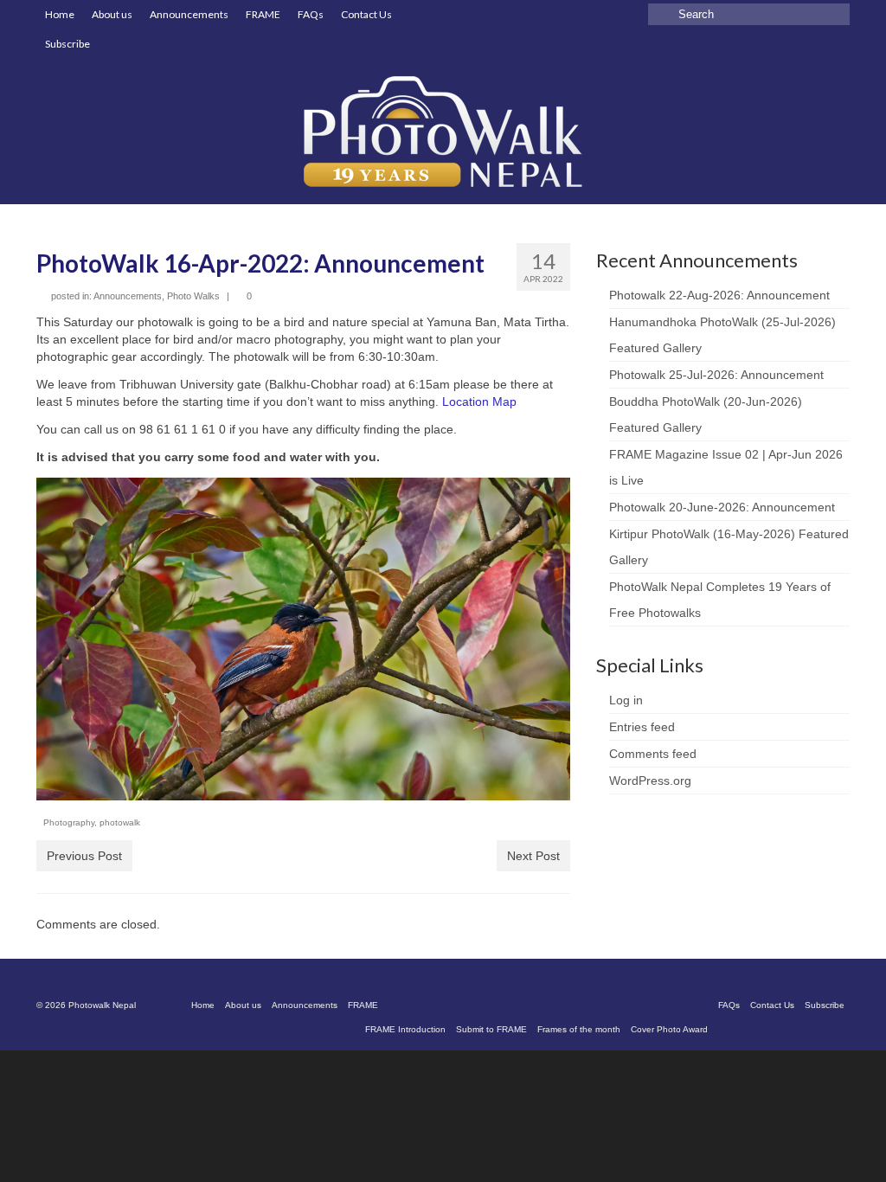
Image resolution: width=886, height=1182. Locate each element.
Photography (68, 822)
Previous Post (84, 856)
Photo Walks (193, 296)
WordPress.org (650, 780)
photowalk (120, 822)
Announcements (127, 296)
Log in (626, 700)
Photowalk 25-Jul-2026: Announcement (716, 375)
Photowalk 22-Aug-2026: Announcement (719, 295)
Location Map (479, 401)
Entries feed (642, 727)
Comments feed (653, 754)
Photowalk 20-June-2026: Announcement (722, 507)
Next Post (533, 856)
